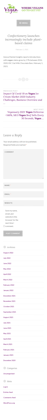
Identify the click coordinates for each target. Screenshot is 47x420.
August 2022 (8, 253)
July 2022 (6, 258)
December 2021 (9, 296)
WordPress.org (9, 403)
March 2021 (7, 344)
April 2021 (7, 339)
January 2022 (8, 290)
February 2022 (8, 285)
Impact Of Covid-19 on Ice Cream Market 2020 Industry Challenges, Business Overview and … (22, 97)
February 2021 (8, 350)
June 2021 (7, 328)
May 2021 (7, 333)
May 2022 (7, 269)
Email (8, 194)
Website (8, 203)
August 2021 (8, 317)
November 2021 (9, 301)
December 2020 (9, 360)
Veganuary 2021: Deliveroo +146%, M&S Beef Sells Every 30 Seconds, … (24, 114)
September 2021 (9, 312)
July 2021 (6, 323)
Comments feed (9, 397)
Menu (25, 23)
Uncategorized (8, 374)
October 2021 (8, 306)
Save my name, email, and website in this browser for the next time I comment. (11, 218)
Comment (9, 152)
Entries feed (8, 392)
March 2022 (7, 280)
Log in (5, 387)
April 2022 (7, 274)
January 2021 (8, 355)
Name (8, 185)
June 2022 (7, 263)
